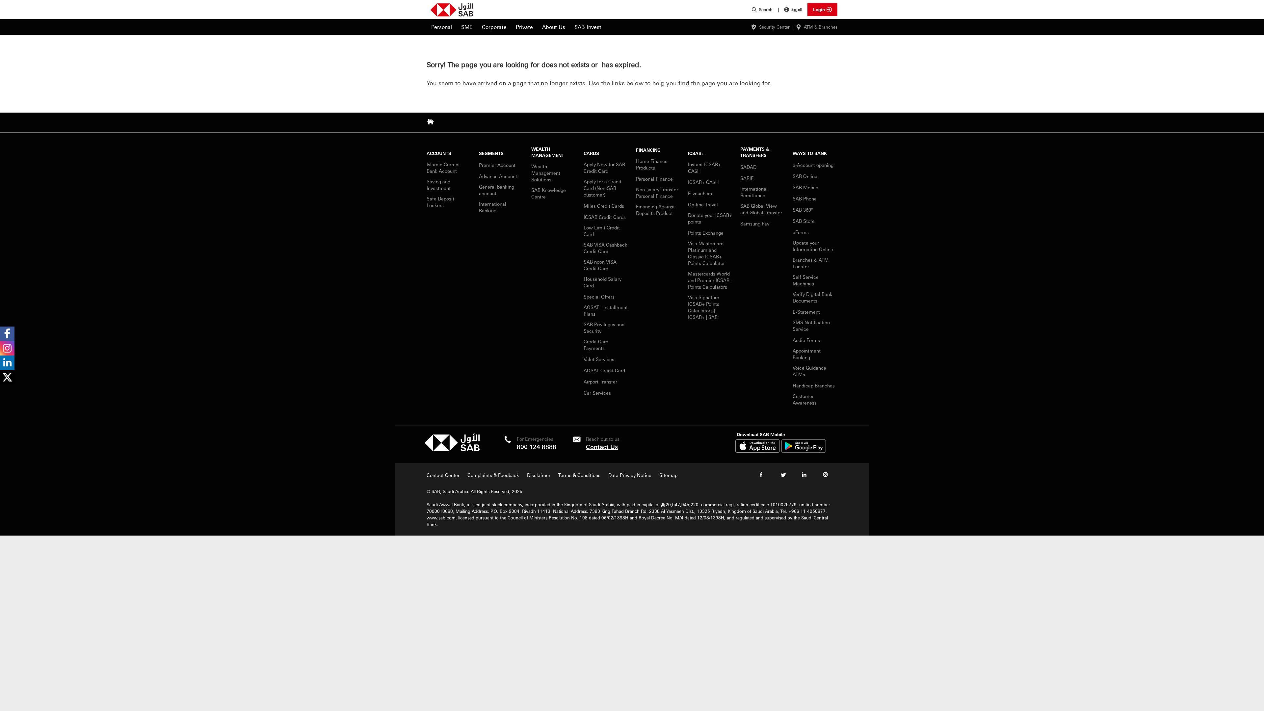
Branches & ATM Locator (811, 263)
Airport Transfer (601, 381)
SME (467, 26)
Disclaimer (538, 475)
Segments (491, 153)
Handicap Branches (814, 385)
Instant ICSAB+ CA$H (704, 167)
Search (766, 9)
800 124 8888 (536, 446)
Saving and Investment (439, 184)
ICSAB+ (696, 153)
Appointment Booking (807, 354)
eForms (801, 232)
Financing (648, 150)
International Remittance (754, 192)
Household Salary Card (602, 282)
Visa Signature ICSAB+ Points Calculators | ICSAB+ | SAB (703, 307)
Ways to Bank (810, 153)
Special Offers (599, 297)
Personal (441, 26)
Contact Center (443, 475)
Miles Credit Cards (604, 206)
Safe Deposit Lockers (440, 202)
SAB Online (805, 176)
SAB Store (804, 221)
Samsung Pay (754, 223)
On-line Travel (703, 204)
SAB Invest (587, 26)
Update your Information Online (813, 246)
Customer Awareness (805, 399)
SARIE (747, 178)
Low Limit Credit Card (602, 230)
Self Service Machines (806, 280)
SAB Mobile (805, 187)
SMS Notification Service (811, 325)
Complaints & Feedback (493, 475)
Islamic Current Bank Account (443, 167)
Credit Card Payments (596, 344)
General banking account (496, 190)
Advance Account (498, 176)
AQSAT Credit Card (605, 370)
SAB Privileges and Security (604, 327)
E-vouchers (700, 193)
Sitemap (668, 475)
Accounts (439, 153)
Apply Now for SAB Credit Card (604, 167)
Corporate (494, 26)
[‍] (452, 449)
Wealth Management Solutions (545, 172)
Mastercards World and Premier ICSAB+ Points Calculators (710, 280)
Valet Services (599, 359)
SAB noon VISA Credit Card (600, 265)
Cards (591, 153)
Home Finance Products (652, 164)
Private (524, 26)
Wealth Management (547, 152)
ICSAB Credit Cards (605, 217)
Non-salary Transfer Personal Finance (657, 192)
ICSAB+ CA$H (703, 182)
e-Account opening (813, 165)
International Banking (492, 207)
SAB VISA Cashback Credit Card (605, 248)
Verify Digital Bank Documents (812, 297)
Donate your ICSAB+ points (710, 218)
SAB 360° (803, 210)
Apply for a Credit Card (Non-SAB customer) (602, 188)
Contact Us (602, 446)
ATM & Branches (820, 27)
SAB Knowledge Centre (548, 193)
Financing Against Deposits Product (655, 209)
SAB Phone (805, 198)
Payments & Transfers (754, 152)
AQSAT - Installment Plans (606, 310)
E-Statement (806, 312)
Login (819, 9)
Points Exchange (706, 233)
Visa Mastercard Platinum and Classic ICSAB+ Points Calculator (706, 253)
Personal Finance (655, 179)
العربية (796, 9)
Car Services (598, 393)
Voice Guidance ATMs (809, 371)
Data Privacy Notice (629, 475)
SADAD (748, 167)
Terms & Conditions (579, 475)
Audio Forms (806, 340)
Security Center (774, 27)
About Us (553, 26)
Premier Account (497, 165)
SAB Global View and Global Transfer (761, 209)
